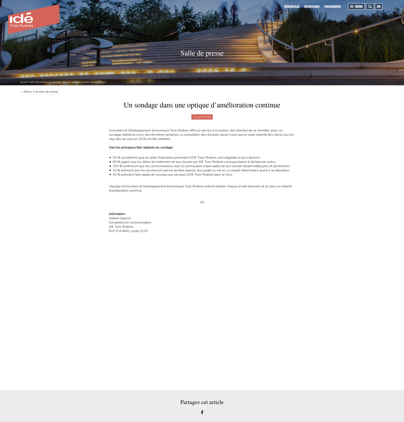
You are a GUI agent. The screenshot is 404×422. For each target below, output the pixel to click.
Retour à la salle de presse (40, 91)
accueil (23, 82)
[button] (352, 6)
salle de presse (38, 82)
